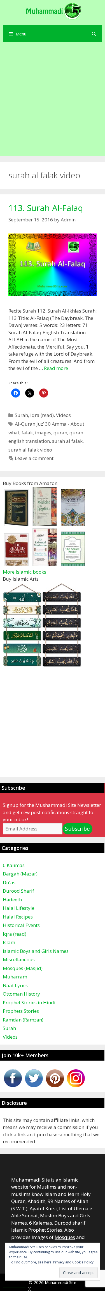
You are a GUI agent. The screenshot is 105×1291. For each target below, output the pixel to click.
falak (27, 432)
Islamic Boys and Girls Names (36, 951)
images (43, 432)
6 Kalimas (14, 865)
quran (60, 432)
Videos (63, 415)
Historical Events (21, 925)
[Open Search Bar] (94, 33)
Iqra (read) (42, 415)
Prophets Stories (21, 1011)
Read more (56, 368)
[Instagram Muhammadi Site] (76, 1085)
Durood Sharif (18, 891)
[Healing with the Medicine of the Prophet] (44, 524)
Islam (9, 942)
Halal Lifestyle (18, 908)
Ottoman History (21, 994)
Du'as (9, 882)
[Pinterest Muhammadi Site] (55, 1085)
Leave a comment (34, 458)
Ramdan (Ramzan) (23, 1019)
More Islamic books (24, 572)
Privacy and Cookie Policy (73, 1262)
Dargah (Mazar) (20, 873)
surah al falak (67, 441)
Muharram (15, 976)
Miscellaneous (19, 959)
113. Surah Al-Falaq (45, 208)
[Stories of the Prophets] (16, 524)
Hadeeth (12, 899)
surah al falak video (30, 449)
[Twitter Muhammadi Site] (34, 1085)
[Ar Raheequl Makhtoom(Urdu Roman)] (44, 564)
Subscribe (77, 828)
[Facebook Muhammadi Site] (13, 1085)
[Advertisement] (52, 100)
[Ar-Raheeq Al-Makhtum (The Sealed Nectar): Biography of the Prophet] (73, 564)
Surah (21, 415)
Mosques (65, 1237)
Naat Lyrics (15, 985)
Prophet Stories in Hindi (29, 1002)
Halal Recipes (18, 916)
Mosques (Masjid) (23, 968)
